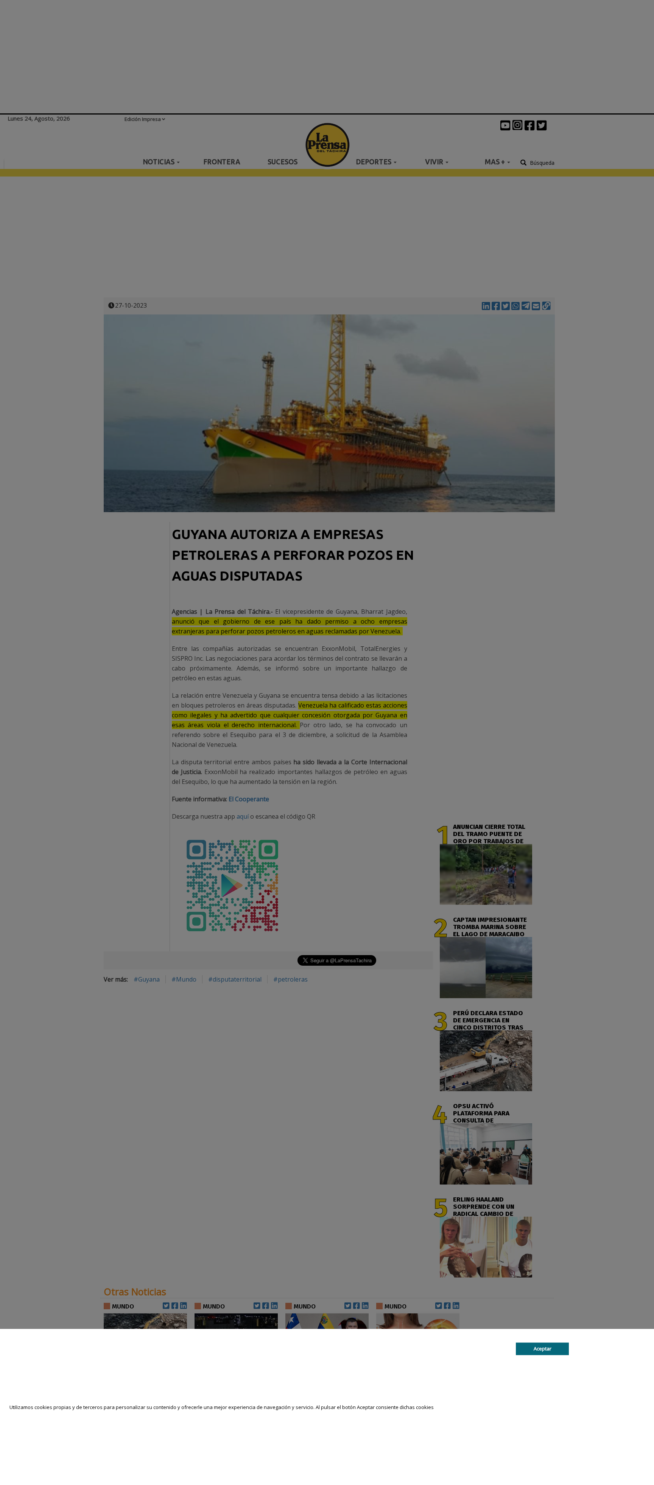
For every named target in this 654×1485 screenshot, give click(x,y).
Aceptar (542, 1348)
